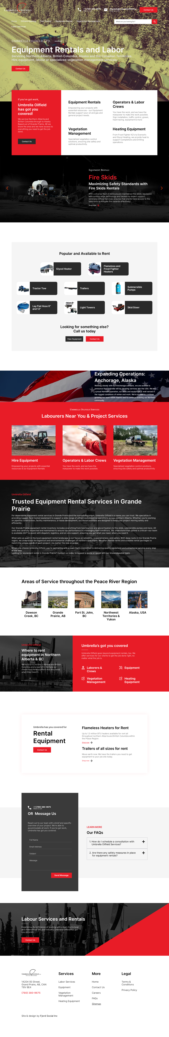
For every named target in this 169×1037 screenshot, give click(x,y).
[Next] (162, 188)
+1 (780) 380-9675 (92, 9)
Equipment (64, 987)
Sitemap (96, 1003)
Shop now (85, 742)
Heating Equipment (69, 1001)
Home (95, 981)
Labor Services (66, 981)
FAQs (95, 998)
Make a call (87, 11)
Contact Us (98, 987)
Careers (96, 992)
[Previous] (7, 188)
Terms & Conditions (128, 983)
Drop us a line (115, 11)
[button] (29, 21)
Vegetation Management (65, 994)
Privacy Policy (129, 990)
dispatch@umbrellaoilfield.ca (123, 9)
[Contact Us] (67, 268)
